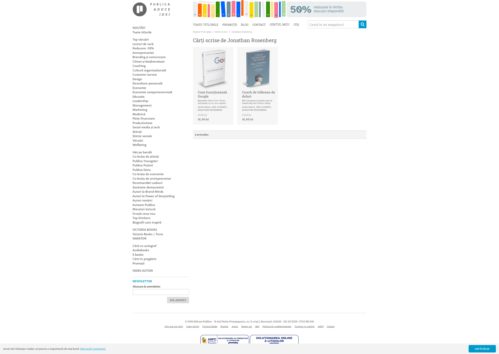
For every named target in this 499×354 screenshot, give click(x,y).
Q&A (257, 326)
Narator (224, 326)
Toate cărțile (192, 326)
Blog (245, 25)
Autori (235, 326)
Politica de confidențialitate (277, 326)
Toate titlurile (206, 25)
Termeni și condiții (305, 326)
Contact (259, 25)
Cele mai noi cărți (174, 326)
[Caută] (362, 24)
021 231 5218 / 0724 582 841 (298, 321)
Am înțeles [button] (482, 348)
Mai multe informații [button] (93, 348)
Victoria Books (209, 326)
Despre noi (246, 326)
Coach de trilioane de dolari (258, 94)
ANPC (321, 326)
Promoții (229, 25)
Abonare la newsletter (146, 286)
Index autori (143, 270)
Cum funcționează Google (212, 94)
